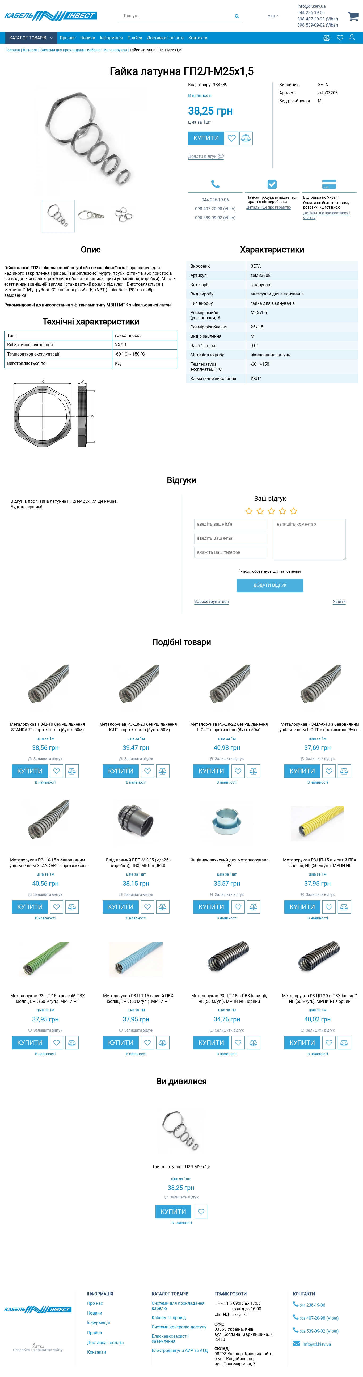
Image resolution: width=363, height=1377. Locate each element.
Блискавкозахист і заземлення (170, 1339)
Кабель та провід (169, 1317)
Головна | (14, 50)
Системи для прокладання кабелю (178, 1306)
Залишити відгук (47, 759)
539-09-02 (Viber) (317, 25)
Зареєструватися (211, 601)
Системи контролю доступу (179, 1326)
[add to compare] (246, 138)
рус (271, 21)
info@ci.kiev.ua (317, 1344)
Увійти (339, 601)
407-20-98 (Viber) (317, 19)
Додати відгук (202, 156)
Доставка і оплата (165, 37)
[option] (91, 141)
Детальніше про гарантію (268, 207)
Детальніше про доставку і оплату (326, 215)
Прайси (135, 37)
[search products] (237, 16)
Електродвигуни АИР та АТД (180, 1350)
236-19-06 (311, 12)
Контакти (197, 37)
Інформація (111, 37)
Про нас (67, 37)
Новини (87, 37)
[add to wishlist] (231, 138)
